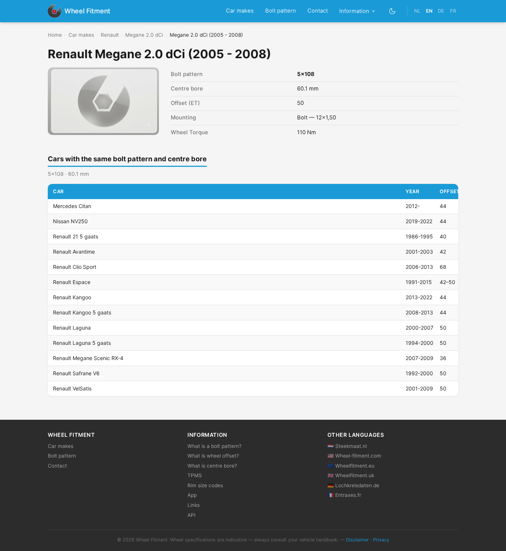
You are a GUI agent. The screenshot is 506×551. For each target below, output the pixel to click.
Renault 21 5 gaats (75, 236)
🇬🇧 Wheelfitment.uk (350, 475)
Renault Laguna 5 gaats (82, 343)
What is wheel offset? (213, 456)
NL (417, 11)
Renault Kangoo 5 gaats (82, 312)
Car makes (240, 10)
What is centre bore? (212, 466)
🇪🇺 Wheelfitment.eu (350, 466)
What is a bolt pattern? (214, 446)
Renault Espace (71, 282)
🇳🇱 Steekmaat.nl (347, 446)
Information (354, 11)
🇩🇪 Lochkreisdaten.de (353, 485)
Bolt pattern (280, 10)
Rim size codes (205, 485)
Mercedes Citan (72, 206)
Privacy (381, 539)
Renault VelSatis (72, 388)
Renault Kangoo (72, 297)
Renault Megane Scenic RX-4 (88, 358)
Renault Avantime (74, 251)
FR (453, 11)
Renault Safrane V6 (76, 373)
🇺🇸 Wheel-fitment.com (354, 456)
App (192, 495)
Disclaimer (357, 539)
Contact (317, 10)
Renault (110, 35)
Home (55, 35)
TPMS (194, 475)
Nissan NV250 (70, 221)
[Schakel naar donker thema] (392, 11)
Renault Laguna (72, 327)
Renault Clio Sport (74, 267)
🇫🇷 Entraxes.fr (344, 495)
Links (193, 505)
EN (429, 11)
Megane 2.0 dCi (144, 35)
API (191, 515)
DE (441, 11)
